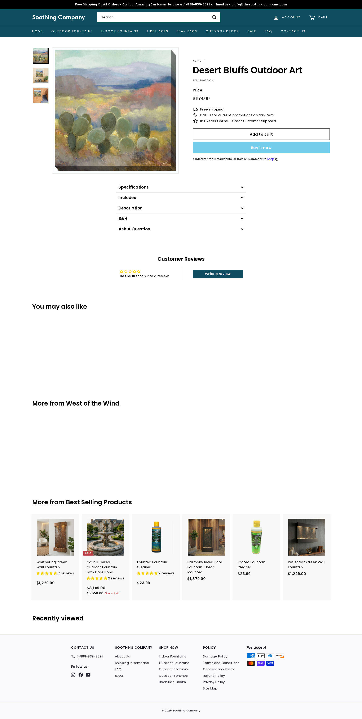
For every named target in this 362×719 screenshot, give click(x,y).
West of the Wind (92, 403)
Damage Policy (215, 656)
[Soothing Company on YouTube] (88, 674)
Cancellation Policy (218, 669)
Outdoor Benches (173, 675)
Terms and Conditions (221, 663)
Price (197, 90)
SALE (252, 31)
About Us (122, 656)
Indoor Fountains (120, 31)
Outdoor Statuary (173, 669)
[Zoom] (115, 110)
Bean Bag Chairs (172, 682)
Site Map (210, 688)
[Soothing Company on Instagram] (73, 674)
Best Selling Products (99, 502)
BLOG (119, 675)
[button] (47, 573)
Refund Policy (214, 675)
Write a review (218, 273)
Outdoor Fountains (72, 31)
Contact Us (293, 31)
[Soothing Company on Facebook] (81, 674)
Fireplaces (157, 31)
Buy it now (261, 147)
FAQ (268, 31)
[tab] (181, 187)
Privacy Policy (214, 682)
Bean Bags (187, 31)
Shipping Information (132, 663)
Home (37, 31)
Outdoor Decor (222, 31)
